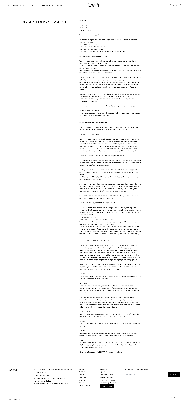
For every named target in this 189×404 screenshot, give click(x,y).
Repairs (102, 372)
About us (52, 5)
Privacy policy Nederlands (109, 383)
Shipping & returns (106, 375)
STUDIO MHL (17, 399)
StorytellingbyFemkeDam (42, 381)
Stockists (44, 5)
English (174, 398)
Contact (81, 375)
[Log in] (177, 5)
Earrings (7, 5)
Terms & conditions (106, 377)
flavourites (82, 383)
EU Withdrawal (107, 386)
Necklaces (22, 5)
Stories (59, 5)
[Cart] (184, 5)
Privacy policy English (107, 380)
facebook (82, 380)
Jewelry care (104, 369)
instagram (82, 377)
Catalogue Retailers (85, 385)
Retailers (82, 372)
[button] (180, 5)
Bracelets (14, 5)
